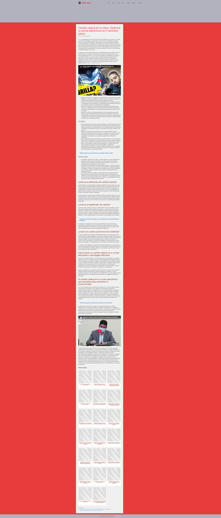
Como (113, 2)
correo (80, 39)
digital (115, 39)
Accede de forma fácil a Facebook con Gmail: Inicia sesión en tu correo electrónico (95, 509)
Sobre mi (134, 2)
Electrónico (82, 507)
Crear (123, 2)
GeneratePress (118, 516)
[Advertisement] (110, 14)
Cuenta (128, 2)
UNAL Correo (86, 3)
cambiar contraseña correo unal (93, 62)
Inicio (109, 2)
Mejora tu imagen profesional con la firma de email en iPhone (91, 510)
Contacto (140, 2)
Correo (118, 2)
